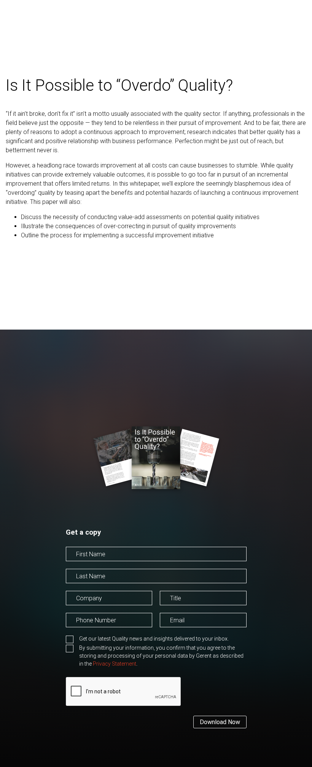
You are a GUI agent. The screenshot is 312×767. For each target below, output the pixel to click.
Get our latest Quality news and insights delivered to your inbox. (154, 639)
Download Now (220, 722)
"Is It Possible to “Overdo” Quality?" (150, 566)
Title (165, 609)
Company (79, 609)
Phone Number (86, 631)
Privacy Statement (114, 664)
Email (167, 631)
